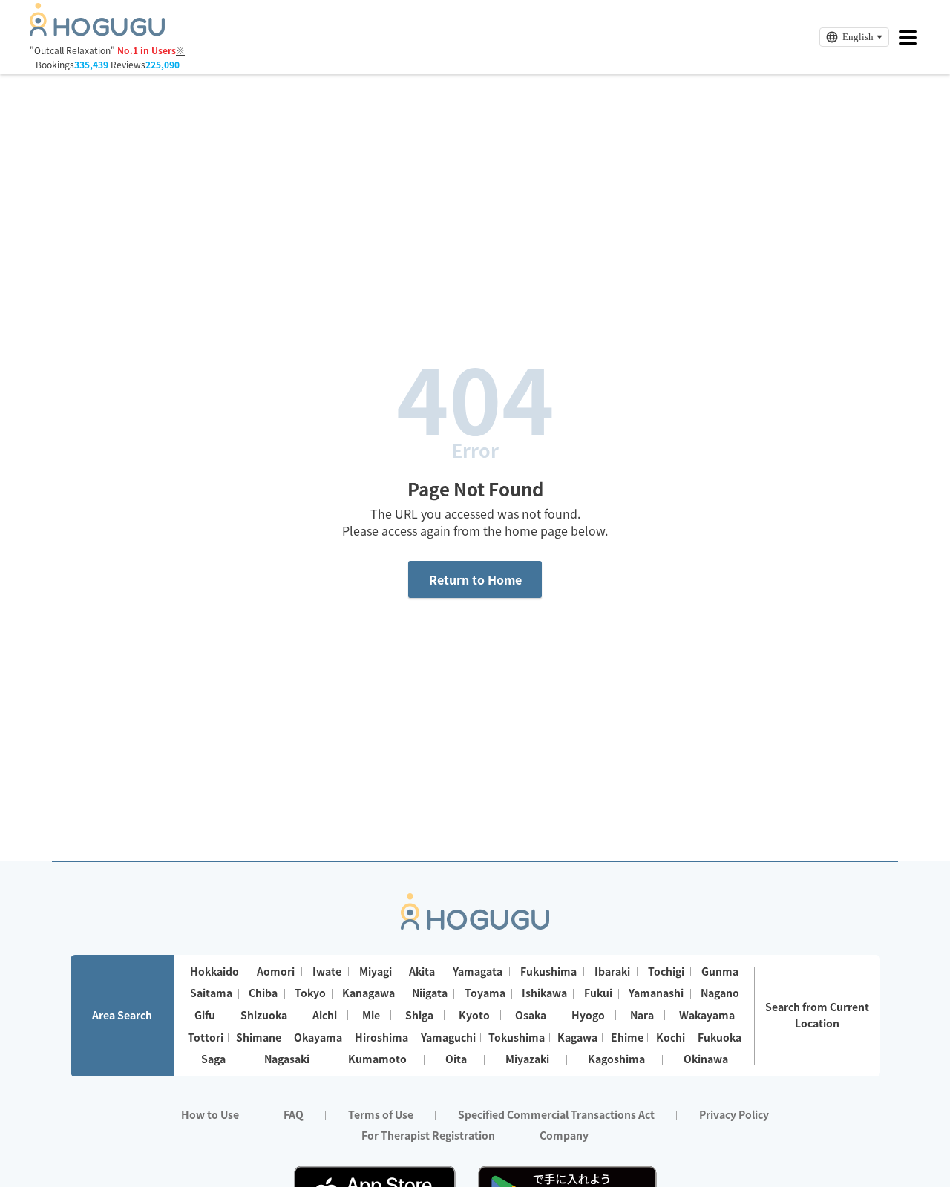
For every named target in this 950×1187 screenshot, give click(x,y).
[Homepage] (97, 31)
